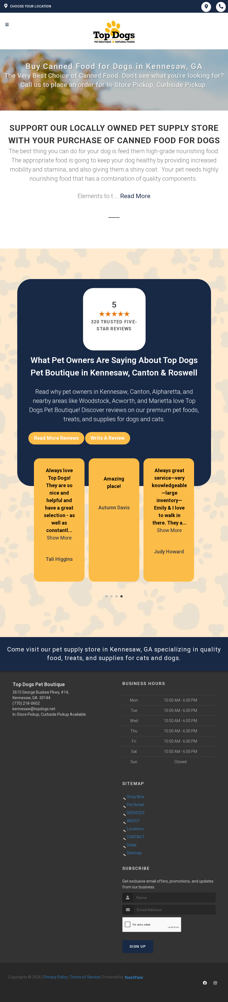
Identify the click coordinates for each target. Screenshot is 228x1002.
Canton (140, 391)
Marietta (160, 400)
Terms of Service (85, 977)
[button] (106, 596)
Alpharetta (166, 391)
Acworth (123, 400)
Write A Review (108, 438)
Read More (135, 196)
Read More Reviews (56, 438)
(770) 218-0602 (26, 703)
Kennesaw (113, 391)
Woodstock (94, 400)
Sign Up (138, 946)
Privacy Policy (56, 977)
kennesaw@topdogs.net (34, 709)
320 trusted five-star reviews (114, 325)
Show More (59, 538)
